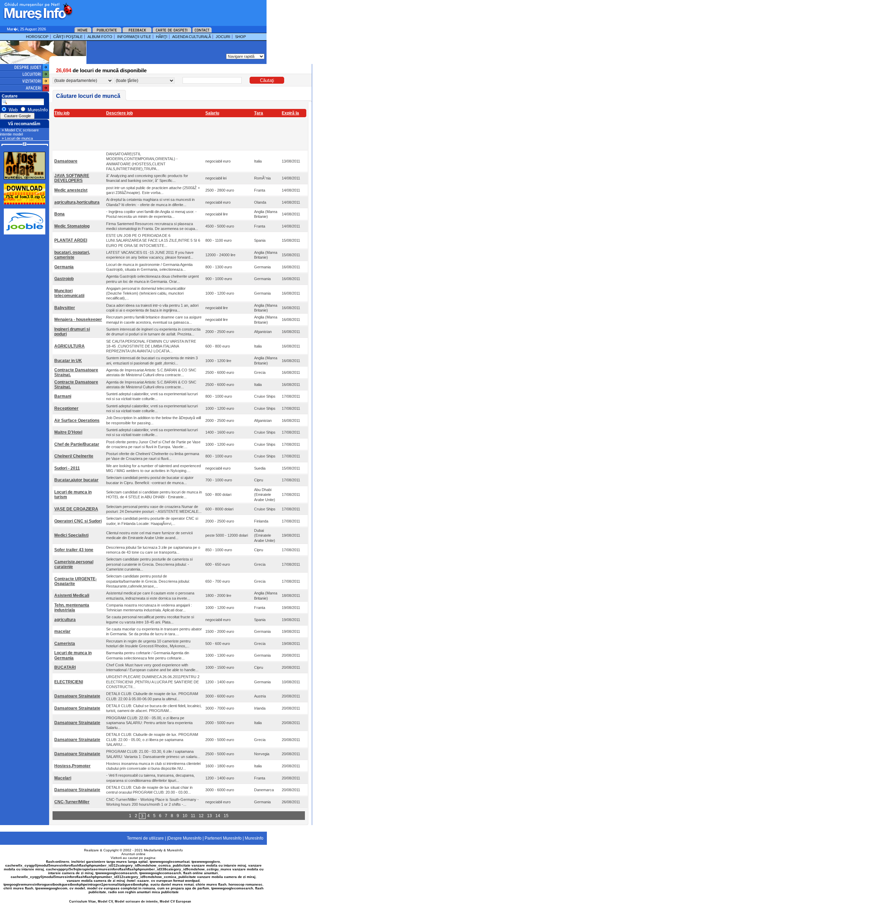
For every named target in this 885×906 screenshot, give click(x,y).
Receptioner (66, 408)
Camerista (64, 643)
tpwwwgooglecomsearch (116, 873)
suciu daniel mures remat (172, 884)
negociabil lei (215, 178)
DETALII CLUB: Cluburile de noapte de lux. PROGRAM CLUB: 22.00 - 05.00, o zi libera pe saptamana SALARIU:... (152, 739)
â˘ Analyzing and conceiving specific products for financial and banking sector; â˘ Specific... (147, 178)
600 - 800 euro (217, 346)
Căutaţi (267, 80)
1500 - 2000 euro (219, 631)
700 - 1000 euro (218, 480)
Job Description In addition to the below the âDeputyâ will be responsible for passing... (153, 420)
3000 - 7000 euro (219, 708)
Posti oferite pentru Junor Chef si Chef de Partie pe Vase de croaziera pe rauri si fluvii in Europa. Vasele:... (153, 444)
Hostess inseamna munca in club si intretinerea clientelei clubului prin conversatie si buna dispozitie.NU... (153, 765)
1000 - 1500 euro (219, 667)
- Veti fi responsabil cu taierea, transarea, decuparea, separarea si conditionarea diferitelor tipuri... (150, 777)
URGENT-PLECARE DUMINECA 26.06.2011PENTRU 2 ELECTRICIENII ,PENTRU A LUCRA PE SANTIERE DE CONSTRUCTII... (152, 682)
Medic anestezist (70, 190)
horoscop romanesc (245, 884)
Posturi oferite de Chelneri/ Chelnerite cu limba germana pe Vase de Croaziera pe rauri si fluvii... (152, 456)
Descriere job (119, 113)
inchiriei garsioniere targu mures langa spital (109, 861)
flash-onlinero (57, 861)
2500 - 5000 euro (219, 754)
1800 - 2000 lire (218, 595)
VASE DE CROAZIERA (76, 509)
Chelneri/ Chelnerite (73, 456)
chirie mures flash (211, 884)
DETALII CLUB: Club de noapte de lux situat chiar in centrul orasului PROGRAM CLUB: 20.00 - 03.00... (149, 789)
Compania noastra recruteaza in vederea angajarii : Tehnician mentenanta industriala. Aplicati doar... (149, 607)
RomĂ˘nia (262, 178)
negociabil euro (218, 161)
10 (185, 815)
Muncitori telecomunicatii (69, 293)
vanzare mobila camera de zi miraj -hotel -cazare (108, 880)
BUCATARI (65, 667)
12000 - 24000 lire (220, 255)
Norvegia (261, 754)
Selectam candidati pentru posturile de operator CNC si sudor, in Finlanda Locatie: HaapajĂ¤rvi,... (152, 520)
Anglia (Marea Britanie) (265, 214)
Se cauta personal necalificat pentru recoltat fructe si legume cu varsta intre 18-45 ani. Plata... (150, 619)
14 (217, 815)
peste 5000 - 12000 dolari (226, 535)
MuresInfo (175, 850)
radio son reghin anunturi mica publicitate (143, 892)
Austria (260, 696)
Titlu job (61, 113)
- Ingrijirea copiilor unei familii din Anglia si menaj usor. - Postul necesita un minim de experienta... (151, 214)
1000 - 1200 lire (218, 361)
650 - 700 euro (217, 581)
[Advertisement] (160, 10)
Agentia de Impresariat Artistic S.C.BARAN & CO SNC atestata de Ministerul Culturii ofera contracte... (151, 372)
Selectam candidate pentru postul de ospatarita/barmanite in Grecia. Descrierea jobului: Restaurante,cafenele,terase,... (148, 581)
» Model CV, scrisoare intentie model (19, 132)
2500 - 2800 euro (219, 190)
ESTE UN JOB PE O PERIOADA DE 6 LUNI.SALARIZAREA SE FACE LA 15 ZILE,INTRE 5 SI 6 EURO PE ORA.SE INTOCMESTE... (153, 240)
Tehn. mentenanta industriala (71, 607)
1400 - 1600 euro (219, 432)
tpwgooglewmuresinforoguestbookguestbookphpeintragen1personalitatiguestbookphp (75, 884)
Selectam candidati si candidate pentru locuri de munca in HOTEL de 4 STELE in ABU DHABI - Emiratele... (154, 494)
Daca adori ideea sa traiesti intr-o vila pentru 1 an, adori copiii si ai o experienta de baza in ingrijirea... (152, 307)
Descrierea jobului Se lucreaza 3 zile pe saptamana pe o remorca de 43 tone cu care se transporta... (153, 549)
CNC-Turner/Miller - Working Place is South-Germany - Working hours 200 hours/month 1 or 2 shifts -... (152, 801)
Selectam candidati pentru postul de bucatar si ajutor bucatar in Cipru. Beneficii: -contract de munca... (150, 479)
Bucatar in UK (68, 360)
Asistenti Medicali (71, 595)
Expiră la (290, 113)
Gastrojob (64, 278)
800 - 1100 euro (218, 240)
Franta (259, 190)
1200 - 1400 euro (219, 682)
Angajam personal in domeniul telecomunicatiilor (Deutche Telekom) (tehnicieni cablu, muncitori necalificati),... (146, 293)
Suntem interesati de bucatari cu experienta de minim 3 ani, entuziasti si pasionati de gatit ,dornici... (152, 360)
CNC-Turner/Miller (72, 801)
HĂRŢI (161, 37)
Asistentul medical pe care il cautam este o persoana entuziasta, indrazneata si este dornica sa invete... (150, 595)
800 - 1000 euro (218, 396)
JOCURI (223, 37)
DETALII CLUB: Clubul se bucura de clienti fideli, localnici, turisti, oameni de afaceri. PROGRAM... (154, 708)
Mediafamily (153, 850)
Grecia (260, 372)
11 (193, 815)
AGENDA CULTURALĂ (191, 37)
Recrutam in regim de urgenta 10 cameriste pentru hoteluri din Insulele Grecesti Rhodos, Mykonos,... (148, 643)
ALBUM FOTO (99, 37)
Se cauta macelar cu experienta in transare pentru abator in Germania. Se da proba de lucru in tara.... (154, 631)
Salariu (212, 113)
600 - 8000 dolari (219, 509)
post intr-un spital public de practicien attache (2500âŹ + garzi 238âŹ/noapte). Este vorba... (153, 190)
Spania (260, 240)
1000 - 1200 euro (219, 293)
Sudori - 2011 (67, 468)
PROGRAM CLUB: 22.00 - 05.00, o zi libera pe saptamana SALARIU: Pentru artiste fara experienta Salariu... (149, 723)
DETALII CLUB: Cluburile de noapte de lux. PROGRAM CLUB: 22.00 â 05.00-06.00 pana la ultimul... (152, 696)
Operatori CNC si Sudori (78, 521)
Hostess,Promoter (72, 766)
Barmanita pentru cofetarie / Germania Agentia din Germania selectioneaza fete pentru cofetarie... (147, 655)
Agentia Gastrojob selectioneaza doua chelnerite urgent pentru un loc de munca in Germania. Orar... (152, 278)
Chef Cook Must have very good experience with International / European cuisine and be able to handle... (152, 667)
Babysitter (64, 307)
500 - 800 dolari (218, 494)
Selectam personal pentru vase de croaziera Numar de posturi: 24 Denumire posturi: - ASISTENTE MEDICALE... (154, 509)
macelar (62, 631)
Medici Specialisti (71, 535)
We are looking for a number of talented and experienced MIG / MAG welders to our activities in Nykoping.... (153, 468)
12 (201, 815)
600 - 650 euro (217, 564)
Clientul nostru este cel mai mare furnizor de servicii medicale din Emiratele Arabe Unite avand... (149, 535)
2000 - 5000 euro (219, 723)
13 (209, 815)
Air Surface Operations (77, 420)
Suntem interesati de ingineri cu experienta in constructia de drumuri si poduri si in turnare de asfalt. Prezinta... (153, 331)
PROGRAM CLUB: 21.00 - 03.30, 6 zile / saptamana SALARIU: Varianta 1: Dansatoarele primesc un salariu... (153, 753)
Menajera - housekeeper (78, 319)
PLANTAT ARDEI (70, 240)
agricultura (65, 619)
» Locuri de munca (17, 138)
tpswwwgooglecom (51, 888)
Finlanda (261, 521)
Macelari (62, 778)
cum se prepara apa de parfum (183, 888)
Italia (258, 161)
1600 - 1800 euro (219, 766)
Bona (59, 214)
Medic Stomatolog (72, 226)
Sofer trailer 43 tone (73, 549)
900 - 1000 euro (218, 279)
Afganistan (263, 332)
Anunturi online (133, 854)
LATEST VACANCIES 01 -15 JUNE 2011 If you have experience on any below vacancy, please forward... (150, 254)
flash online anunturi (200, 873)
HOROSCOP (37, 37)
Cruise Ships (265, 396)
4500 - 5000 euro (219, 226)
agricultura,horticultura (77, 202)
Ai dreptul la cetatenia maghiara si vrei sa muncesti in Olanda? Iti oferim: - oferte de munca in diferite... (150, 201)
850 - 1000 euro (218, 550)
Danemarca (264, 790)
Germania (64, 267)
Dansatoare (65, 161)
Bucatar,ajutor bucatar (76, 480)
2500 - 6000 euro (219, 372)
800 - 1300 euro (218, 267)
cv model (77, 888)
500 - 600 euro (217, 643)
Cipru (258, 480)
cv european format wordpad (175, 880)
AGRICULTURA (69, 346)
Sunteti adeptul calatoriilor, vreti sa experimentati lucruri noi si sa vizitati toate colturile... (152, 396)
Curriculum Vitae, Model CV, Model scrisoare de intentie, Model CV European (130, 901)
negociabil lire (216, 214)
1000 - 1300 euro (219, 655)
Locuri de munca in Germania (73, 655)
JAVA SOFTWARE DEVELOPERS (71, 178)
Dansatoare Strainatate (77, 696)
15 (226, 815)
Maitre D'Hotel (68, 432)
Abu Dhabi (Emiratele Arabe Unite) (264, 495)
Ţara (258, 113)
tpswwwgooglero (206, 861)
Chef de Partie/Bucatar (76, 444)
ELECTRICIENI (68, 682)
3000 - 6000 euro (219, 696)
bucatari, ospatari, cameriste (72, 255)
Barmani (62, 396)
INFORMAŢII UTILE (134, 37)
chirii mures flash (18, 888)
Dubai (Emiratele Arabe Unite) (264, 535)
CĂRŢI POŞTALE (68, 37)
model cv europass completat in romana (121, 888)
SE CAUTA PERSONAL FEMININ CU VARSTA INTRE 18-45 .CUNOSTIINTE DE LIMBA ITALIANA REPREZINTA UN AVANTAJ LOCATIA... (151, 346)
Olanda (260, 202)
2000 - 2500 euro (219, 332)
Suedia (260, 468)
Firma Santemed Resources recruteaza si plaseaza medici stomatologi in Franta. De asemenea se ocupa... (152, 226)
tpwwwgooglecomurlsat (169, 861)
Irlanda (260, 708)
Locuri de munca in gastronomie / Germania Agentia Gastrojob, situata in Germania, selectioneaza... (149, 266)
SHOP (240, 37)
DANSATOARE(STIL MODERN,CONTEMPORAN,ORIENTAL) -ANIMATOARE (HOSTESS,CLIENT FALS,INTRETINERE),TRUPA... (142, 161)
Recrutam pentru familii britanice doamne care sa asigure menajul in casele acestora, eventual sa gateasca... (154, 319)
